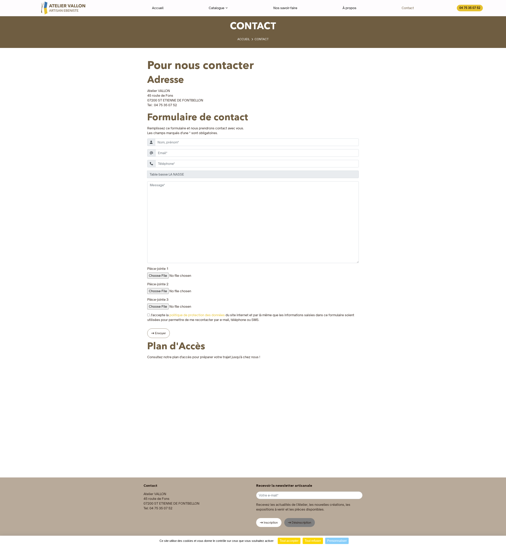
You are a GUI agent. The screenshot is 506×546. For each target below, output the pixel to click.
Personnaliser (337, 540)
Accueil (157, 8)
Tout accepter (289, 540)
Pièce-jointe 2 (157, 284)
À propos (349, 8)
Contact (408, 8)
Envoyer (160, 333)
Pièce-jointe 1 (157, 269)
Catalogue (216, 8)
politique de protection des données (197, 315)
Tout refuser (313, 540)
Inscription (271, 522)
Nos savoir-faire (285, 8)
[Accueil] (243, 39)
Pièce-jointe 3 (157, 300)
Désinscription (301, 522)
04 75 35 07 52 (469, 8)
